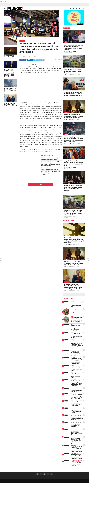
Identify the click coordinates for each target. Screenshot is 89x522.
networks (28, 178)
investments (22, 178)
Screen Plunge (68, 74)
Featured (33, 177)
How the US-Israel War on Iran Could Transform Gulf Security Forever (10, 90)
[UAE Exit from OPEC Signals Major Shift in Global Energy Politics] (10, 54)
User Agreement (39, 477)
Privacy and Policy (48, 477)
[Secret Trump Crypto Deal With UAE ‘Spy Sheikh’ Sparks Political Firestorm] (10, 101)
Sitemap (63, 477)
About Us (26, 477)
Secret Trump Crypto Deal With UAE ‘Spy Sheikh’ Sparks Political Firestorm (10, 105)
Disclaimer (57, 477)
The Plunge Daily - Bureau (70, 51)
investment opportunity (50, 177)
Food (37, 177)
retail (32, 178)
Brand (29, 177)
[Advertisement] (40, 88)
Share (30, 59)
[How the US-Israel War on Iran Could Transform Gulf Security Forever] (10, 86)
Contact (32, 477)
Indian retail (41, 177)
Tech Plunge (68, 119)
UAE (35, 178)
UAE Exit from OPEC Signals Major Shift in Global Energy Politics (10, 57)
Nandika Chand (28, 54)
